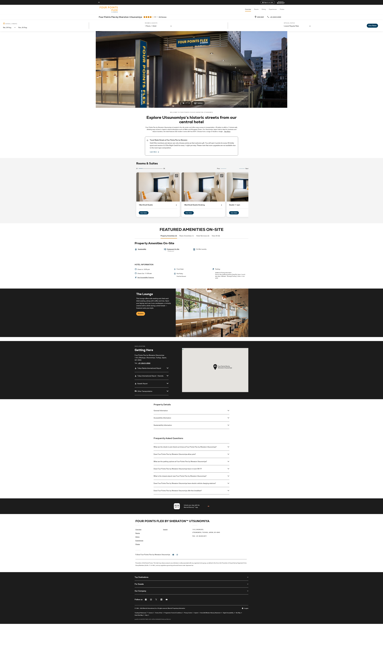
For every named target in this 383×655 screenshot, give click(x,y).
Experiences (273, 9)
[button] (267, 2)
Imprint (165, 529)
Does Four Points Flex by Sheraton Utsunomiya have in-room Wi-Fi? (178, 469)
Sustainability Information (163, 425)
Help (146, 615)
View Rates (143, 213)
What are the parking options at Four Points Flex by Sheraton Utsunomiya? (180, 461)
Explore (140, 313)
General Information (161, 411)
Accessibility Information (162, 418)
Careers (150, 612)
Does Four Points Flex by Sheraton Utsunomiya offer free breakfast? (178, 491)
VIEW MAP (260, 17)
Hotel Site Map (139, 615)
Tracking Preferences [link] (140, 612)
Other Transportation (144, 391)
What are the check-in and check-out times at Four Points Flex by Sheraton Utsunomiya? (185, 447)
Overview (248, 9)
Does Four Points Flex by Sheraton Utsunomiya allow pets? (175, 454)
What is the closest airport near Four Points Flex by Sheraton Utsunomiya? (180, 476)
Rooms (256, 9)
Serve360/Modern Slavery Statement (210, 612)
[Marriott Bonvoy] (280, 2)
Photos (282, 9)
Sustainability (142, 249)
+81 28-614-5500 (275, 17)
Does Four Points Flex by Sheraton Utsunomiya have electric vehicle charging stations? (185, 483)
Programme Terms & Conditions (173, 612)
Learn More (153, 152)
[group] (191, 313)
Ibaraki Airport (142, 384)
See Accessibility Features (145, 277)
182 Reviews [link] (162, 17)
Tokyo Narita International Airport (149, 368)
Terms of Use (158, 612)
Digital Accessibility (228, 612)
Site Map (238, 612)
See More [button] (227, 131)
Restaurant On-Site (173, 249)
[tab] (169, 236)
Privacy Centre (188, 612)
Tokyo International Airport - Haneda (150, 376)
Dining (264, 9)
